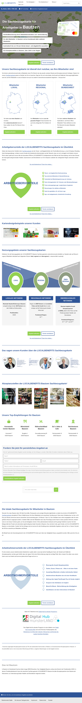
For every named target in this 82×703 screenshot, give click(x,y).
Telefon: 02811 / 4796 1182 (9, 9)
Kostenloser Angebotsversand (39, 9)
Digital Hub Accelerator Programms (48, 611)
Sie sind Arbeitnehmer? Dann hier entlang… (41, 164)
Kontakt (50, 700)
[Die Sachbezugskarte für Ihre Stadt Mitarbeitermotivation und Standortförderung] (8, 3)
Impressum (34, 700)
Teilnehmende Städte (7, 700)
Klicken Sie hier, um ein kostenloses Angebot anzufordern (17, 695)
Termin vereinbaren (47, 62)
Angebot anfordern (34, 62)
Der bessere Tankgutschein (22, 700)
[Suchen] (79, 3)
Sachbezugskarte (10, 75)
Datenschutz (42, 700)
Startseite (20, 2)
